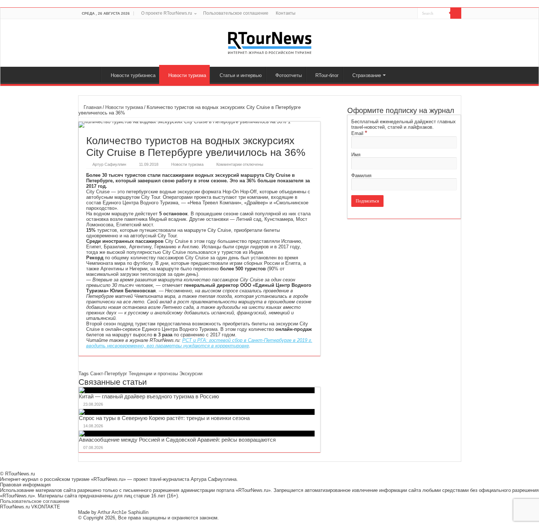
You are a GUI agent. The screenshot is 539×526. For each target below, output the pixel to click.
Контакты (286, 13)
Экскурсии (190, 373)
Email (359, 133)
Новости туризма (187, 75)
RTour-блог (327, 75)
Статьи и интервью (241, 75)
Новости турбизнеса (133, 75)
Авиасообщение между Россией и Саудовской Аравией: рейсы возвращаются (177, 439)
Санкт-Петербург (108, 373)
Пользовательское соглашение (235, 13)
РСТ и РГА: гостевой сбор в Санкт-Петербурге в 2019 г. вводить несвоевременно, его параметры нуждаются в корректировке (199, 342)
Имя (355, 154)
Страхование (366, 75)
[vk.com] (407, 13)
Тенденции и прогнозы (153, 373)
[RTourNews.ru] (269, 41)
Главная (91, 74)
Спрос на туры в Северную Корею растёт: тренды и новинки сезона (164, 418)
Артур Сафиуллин (109, 164)
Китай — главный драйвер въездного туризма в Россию (149, 396)
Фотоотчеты (288, 75)
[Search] (455, 13)
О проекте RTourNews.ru (166, 13)
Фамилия (361, 175)
